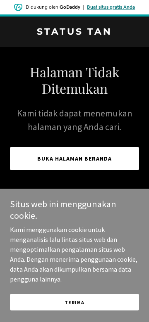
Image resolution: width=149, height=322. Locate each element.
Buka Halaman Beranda (74, 158)
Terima (74, 302)
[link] (74, 32)
